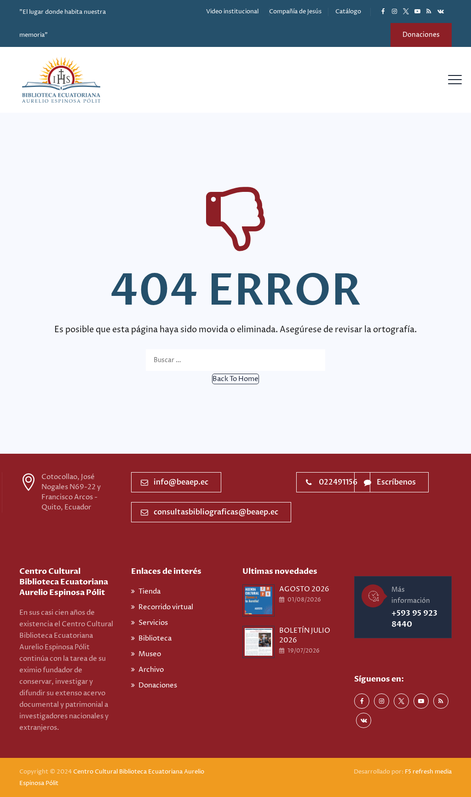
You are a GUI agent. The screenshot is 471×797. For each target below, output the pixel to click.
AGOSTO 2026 (304, 589)
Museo (149, 654)
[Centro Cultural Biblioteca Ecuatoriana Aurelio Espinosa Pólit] (61, 80)
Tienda (149, 591)
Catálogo (348, 11)
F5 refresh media (428, 772)
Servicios (153, 623)
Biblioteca (155, 638)
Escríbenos (396, 482)
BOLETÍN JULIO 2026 (304, 635)
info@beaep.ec (181, 482)
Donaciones (421, 34)
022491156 (338, 482)
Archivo (151, 670)
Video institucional (232, 11)
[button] (235, 379)
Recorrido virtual (165, 607)
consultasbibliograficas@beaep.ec (216, 512)
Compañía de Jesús (295, 11)
